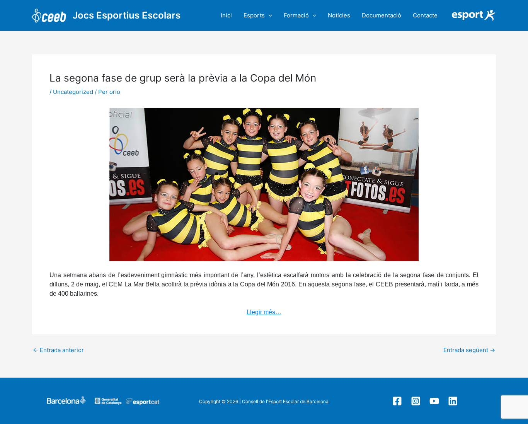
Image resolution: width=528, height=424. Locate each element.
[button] (268, 15)
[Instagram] (416, 401)
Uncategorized (73, 91)
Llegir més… (264, 312)
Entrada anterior (58, 350)
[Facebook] (397, 401)
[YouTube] (434, 401)
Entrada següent (469, 350)
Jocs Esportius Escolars (127, 15)
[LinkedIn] (453, 401)
